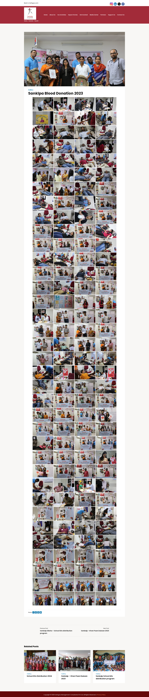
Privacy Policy (101, 695)
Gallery (30, 90)
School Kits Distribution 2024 (39, 676)
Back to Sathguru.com (31, 3)
